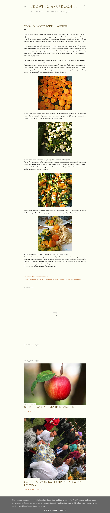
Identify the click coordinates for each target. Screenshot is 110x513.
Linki (47, 12)
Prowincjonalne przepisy (36, 279)
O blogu (40, 12)
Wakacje (67, 279)
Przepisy (61, 279)
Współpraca (56, 12)
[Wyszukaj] (84, 6)
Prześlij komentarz (38, 489)
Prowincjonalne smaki (51, 279)
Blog (33, 12)
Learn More (50, 510)
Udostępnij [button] (27, 276)
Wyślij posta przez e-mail (40, 276)
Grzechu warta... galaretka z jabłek (49, 407)
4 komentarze (36, 411)
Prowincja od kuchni (54, 6)
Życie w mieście (76, 279)
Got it (63, 510)
